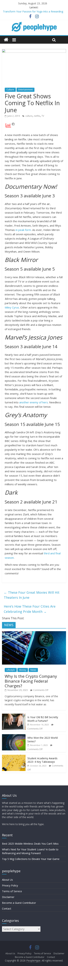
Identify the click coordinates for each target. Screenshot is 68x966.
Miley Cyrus (12, 307)
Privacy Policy (10, 885)
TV (43, 115)
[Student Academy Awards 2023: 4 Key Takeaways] (14, 756)
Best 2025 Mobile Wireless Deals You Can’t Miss (30, 843)
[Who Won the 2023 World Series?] (14, 736)
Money (22, 669)
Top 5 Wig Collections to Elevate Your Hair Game (30, 859)
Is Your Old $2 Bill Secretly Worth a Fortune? (42, 718)
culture (28, 115)
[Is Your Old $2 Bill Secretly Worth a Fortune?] (14, 715)
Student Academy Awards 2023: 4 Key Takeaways (42, 760)
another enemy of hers (33, 402)
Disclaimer (8, 897)
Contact (6, 908)
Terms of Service (12, 891)
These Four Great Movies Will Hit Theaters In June (31, 595)
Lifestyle (11, 669)
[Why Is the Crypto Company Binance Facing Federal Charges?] (34, 633)
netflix (37, 115)
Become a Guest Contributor (19, 902)
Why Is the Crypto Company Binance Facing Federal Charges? (31, 680)
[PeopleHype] (6, 40)
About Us (7, 879)
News (33, 669)
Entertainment (25, 89)
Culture (10, 89)
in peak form (23, 230)
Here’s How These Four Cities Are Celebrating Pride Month (29, 609)
